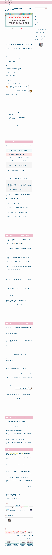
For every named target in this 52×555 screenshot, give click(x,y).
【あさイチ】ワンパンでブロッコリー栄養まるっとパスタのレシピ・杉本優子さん (40, 37)
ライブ (7, 503)
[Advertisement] (19, 36)
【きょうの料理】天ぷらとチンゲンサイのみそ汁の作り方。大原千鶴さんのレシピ (40, 29)
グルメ (37, 16)
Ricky (9, 523)
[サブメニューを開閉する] (45, 14)
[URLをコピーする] (31, 28)
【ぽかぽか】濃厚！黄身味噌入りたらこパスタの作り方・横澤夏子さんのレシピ (40, 34)
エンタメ (37, 14)
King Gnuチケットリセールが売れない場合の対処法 (17, 117)
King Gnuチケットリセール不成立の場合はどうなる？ (17, 115)
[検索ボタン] (46, 2)
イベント (37, 13)
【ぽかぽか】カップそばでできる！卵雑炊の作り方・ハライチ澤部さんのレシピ (40, 32)
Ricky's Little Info (9, 2)
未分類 (37, 22)
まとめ (10, 120)
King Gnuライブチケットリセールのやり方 (15, 118)
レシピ (37, 19)
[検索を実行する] (46, 8)
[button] (7, 28)
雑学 (36, 24)
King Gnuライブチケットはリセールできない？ (16, 114)
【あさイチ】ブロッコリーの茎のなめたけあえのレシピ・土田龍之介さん (40, 39)
